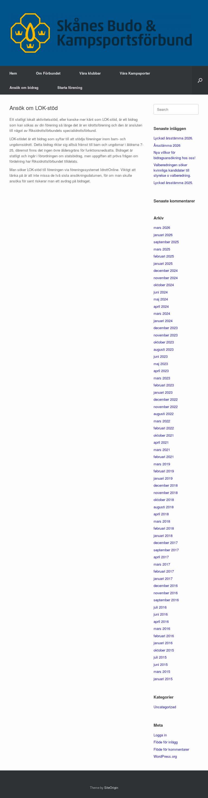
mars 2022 (162, 420)
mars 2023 (162, 377)
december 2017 (166, 542)
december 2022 (166, 399)
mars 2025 (162, 249)
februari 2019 (164, 470)
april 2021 (161, 442)
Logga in (160, 734)
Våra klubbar (90, 73)
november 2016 (166, 592)
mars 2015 (162, 671)
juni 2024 (161, 292)
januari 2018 (163, 535)
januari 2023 (163, 392)
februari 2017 (164, 571)
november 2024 (166, 277)
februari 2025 (164, 256)
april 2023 (161, 370)
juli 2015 (160, 657)
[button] (200, 80)
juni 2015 (161, 664)
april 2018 (161, 513)
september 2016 (166, 599)
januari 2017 (163, 578)
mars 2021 (162, 449)
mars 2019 (162, 463)
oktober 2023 (164, 342)
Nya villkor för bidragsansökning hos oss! (175, 155)
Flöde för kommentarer (171, 749)
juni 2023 (161, 356)
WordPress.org (165, 756)
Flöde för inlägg (166, 741)
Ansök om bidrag (23, 87)
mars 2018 (162, 521)
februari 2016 (164, 635)
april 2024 (161, 306)
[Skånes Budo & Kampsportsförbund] (100, 33)
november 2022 (166, 406)
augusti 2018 (164, 506)
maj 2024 (161, 299)
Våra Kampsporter (135, 73)
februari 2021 (164, 456)
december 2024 (166, 270)
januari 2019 (163, 478)
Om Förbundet (48, 73)
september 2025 (166, 241)
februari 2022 (164, 427)
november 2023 (166, 335)
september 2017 (166, 549)
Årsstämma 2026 (167, 145)
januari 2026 (163, 234)
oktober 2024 (164, 284)
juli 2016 (160, 607)
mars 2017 (162, 564)
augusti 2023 (164, 349)
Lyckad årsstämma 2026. (173, 138)
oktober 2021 (164, 435)
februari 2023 (164, 385)
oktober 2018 (164, 499)
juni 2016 (161, 614)
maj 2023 (161, 363)
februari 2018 (164, 528)
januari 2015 (163, 678)
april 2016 (161, 621)
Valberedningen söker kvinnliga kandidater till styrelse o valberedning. (172, 170)
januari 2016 (163, 642)
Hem (13, 73)
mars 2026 (162, 227)
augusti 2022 (164, 413)
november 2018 (166, 492)
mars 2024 (162, 313)
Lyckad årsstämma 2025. (173, 182)
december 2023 (166, 327)
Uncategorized (165, 706)
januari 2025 (163, 263)
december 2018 (166, 485)
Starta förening (69, 87)
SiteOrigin (111, 787)
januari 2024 (163, 320)
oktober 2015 (164, 650)
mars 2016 (162, 628)
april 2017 (161, 556)
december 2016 (166, 585)
